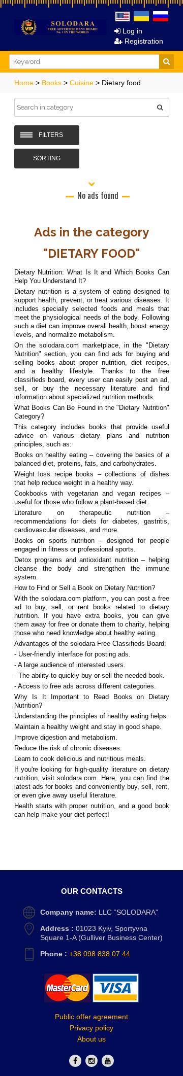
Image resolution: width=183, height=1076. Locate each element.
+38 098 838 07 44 (99, 954)
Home (25, 83)
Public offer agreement (91, 1017)
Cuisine (83, 83)
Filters (51, 134)
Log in (131, 31)
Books (53, 83)
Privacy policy (91, 1028)
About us (91, 1039)
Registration (143, 41)
